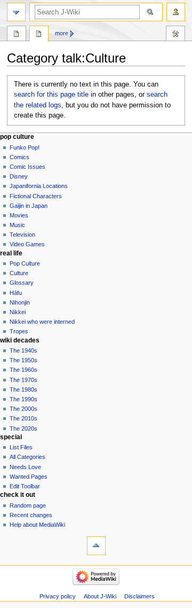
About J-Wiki (100, 596)
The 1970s (23, 380)
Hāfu (16, 293)
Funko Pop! (24, 147)
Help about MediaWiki (37, 524)
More (61, 33)
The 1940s (23, 350)
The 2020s (23, 428)
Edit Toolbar (25, 486)
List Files (21, 447)
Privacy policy (57, 596)
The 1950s (23, 360)
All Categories (27, 457)
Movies (19, 215)
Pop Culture (25, 263)
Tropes (19, 331)
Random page (28, 505)
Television (22, 234)
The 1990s (23, 399)
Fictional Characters (36, 196)
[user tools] (175, 12)
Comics (19, 157)
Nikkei (18, 312)
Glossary (22, 282)
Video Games (27, 244)
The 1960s (23, 370)
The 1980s (23, 389)
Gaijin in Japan (28, 205)
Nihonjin (20, 302)
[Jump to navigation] (16, 12)
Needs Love (25, 467)
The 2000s (23, 409)
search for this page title (51, 94)
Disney (19, 176)
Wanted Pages (28, 476)
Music (17, 225)
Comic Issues (27, 166)
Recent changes (31, 515)
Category (16, 34)
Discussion (39, 34)
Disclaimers (139, 596)
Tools (175, 34)
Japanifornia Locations (39, 186)
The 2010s (23, 418)
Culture (19, 273)
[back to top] (96, 545)
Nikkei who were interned (42, 321)
